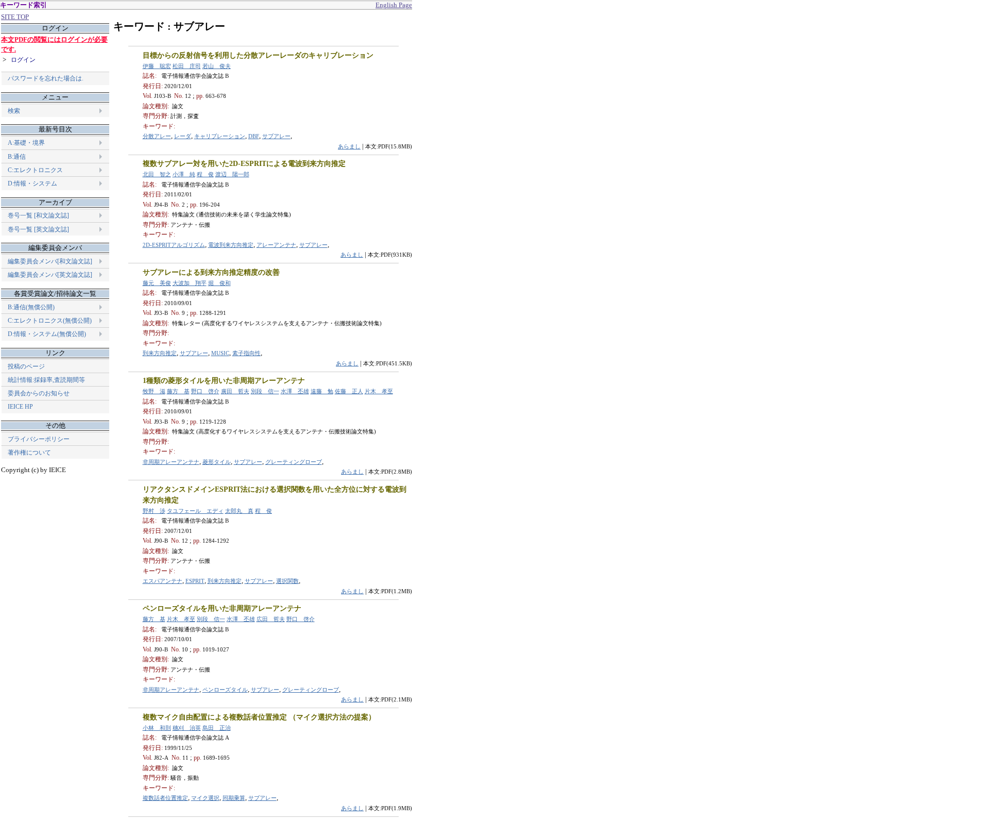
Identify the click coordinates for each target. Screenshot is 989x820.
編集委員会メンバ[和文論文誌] (50, 261)
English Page (394, 5)
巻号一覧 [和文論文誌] (38, 215)
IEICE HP (20, 406)
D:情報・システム (32, 183)
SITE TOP (15, 17)
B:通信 (17, 156)
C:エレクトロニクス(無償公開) (50, 320)
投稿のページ (26, 366)
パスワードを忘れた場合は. (45, 78)
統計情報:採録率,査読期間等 (46, 379)
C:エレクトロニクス (35, 170)
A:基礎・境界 (26, 142)
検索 (14, 110)
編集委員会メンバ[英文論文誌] (50, 274)
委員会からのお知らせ (39, 393)
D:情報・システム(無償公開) (47, 334)
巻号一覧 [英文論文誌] (38, 229)
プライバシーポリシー (39, 439)
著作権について (29, 452)
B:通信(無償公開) (31, 307)
